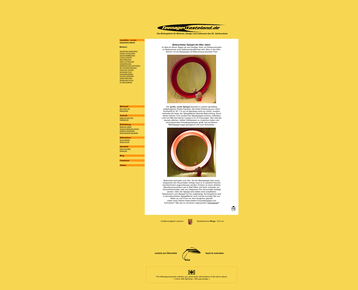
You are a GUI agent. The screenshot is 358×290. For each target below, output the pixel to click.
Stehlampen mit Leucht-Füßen (130, 65)
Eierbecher (123, 151)
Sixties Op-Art (124, 142)
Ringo (213, 221)
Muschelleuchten (125, 59)
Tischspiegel (212, 203)
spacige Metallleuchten (127, 55)
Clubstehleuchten (125, 64)
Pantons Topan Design (127, 53)
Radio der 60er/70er (126, 118)
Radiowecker (124, 120)
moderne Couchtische (127, 131)
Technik (123, 115)
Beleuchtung (124, 111)
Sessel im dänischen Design (129, 129)
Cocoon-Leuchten (126, 57)
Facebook (124, 160)
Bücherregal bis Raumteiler (129, 133)
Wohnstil (124, 106)
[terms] (191, 274)
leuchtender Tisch (126, 72)
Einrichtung (125, 124)
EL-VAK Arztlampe (126, 82)
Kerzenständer (125, 140)
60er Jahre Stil (124, 109)
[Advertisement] (191, 12)
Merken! (123, 47)
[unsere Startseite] (192, 31)
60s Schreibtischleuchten (128, 68)
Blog (122, 155)
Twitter (123, 165)
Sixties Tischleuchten (127, 61)
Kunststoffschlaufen (126, 74)
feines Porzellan (125, 149)
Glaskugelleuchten (126, 78)
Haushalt (124, 146)
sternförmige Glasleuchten (129, 51)
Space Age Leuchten (127, 70)
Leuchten (128, 40)
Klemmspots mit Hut (126, 80)
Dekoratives (125, 137)
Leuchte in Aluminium (127, 76)
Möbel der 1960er (126, 127)
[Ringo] (190, 221)
